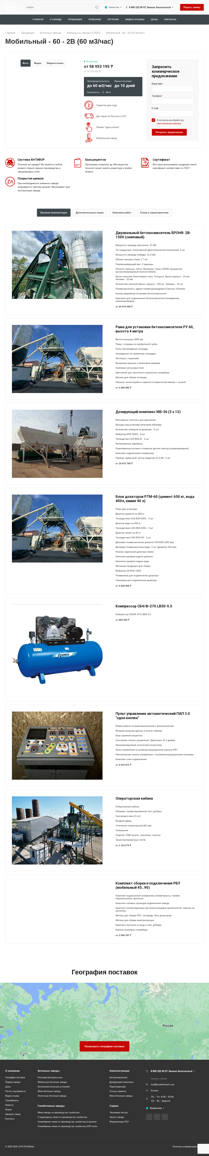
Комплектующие (119, 1070)
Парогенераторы (118, 1086)
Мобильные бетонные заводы (52, 1082)
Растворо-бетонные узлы (50, 1077)
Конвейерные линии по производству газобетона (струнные (67, 1121)
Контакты (9, 1119)
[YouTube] (157, 1117)
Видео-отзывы (12, 1096)
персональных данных (169, 123)
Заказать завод (12, 1114)
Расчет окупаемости (15, 1091)
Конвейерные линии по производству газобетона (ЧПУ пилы (67, 1126)
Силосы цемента (118, 1091)
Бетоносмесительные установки (54, 1086)
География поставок (15, 1077)
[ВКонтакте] (149, 1117)
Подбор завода (12, 1082)
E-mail (155, 108)
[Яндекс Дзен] (165, 1117)
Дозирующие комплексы (122, 1082)
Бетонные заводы (49, 1070)
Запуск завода (117, 1117)
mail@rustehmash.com (163, 1084)
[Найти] (97, 7)
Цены (8, 1086)
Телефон (157, 96)
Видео (37, 63)
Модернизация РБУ (119, 1121)
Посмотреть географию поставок (104, 1046)
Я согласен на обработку (170, 122)
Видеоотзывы (55, 63)
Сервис (114, 1105)
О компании (12, 1070)
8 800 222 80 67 (150, 7)
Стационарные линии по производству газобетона (62, 1117)
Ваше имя (157, 83)
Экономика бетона (119, 1112)
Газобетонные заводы (51, 1105)
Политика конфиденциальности (188, 1146)
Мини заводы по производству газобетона (58, 1112)
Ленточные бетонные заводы (52, 1096)
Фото (26, 63)
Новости (9, 1105)
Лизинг (8, 1109)
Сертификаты (12, 1100)
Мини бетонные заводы (49, 1091)
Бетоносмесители (118, 1077)
